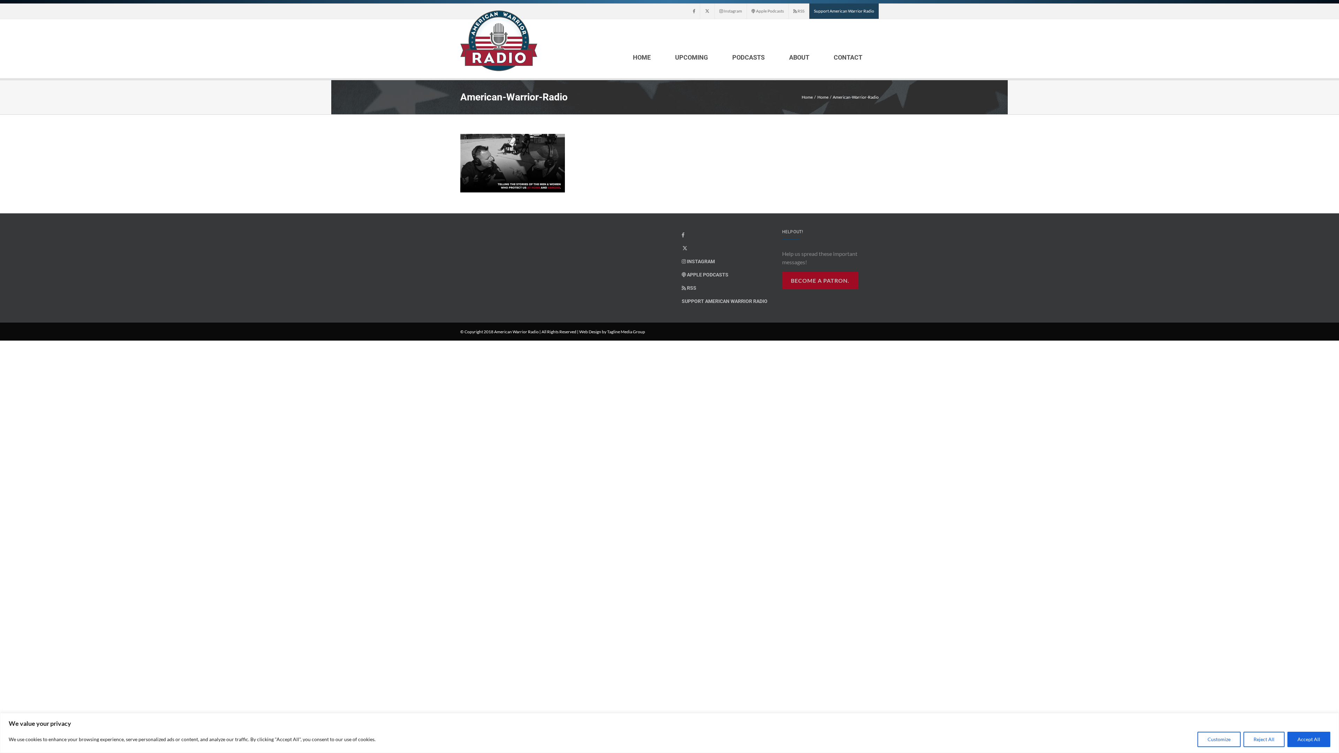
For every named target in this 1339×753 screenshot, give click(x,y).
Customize (1219, 739)
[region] (669, 733)
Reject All (1264, 739)
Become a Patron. (820, 280)
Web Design (590, 331)
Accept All (1309, 739)
